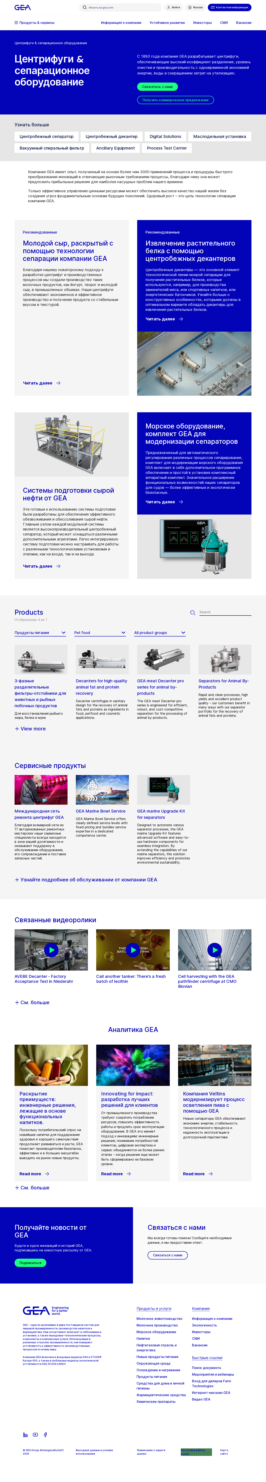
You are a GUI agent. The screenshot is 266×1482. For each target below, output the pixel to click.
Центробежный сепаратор (47, 136)
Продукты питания (152, 1377)
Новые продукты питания (157, 1357)
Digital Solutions (165, 136)
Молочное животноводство (159, 1319)
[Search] (195, 612)
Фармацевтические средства (161, 1395)
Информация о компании (212, 1319)
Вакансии (199, 1345)
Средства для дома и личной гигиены (160, 1385)
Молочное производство (157, 1325)
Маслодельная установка (219, 136)
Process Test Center (167, 148)
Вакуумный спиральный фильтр (52, 148)
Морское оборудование (156, 1332)
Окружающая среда (153, 1363)
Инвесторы (201, 1332)
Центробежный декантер (112, 136)
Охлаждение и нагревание (158, 1370)
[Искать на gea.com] (84, 7)
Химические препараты (156, 1401)
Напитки (143, 1338)
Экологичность (204, 1325)
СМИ (196, 1338)
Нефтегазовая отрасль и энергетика (157, 1347)
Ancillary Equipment (115, 148)
